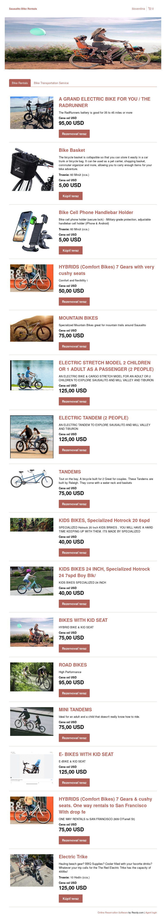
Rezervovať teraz (74, 134)
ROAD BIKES (73, 664)
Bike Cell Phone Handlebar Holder (96, 212)
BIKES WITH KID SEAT (83, 620)
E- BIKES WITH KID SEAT (86, 754)
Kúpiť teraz (71, 196)
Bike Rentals (20, 83)
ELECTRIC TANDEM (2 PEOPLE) (93, 417)
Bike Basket (72, 150)
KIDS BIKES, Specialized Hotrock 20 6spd (104, 520)
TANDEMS (70, 471)
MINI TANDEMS (75, 709)
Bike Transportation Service (51, 83)
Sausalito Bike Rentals (23, 9)
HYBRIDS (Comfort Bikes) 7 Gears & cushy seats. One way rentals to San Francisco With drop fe (105, 805)
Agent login (151, 912)
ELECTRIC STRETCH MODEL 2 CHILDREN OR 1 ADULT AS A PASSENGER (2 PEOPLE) (106, 365)
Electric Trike (73, 856)
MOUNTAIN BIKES (78, 317)
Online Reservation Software (113, 912)
